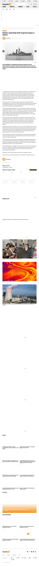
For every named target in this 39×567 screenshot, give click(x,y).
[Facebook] (27, 552)
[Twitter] (29, 552)
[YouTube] (33, 552)
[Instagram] (36, 552)
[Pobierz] (1, 17)
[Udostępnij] (1, 19)
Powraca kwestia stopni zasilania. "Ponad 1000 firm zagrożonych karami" (21, 154)
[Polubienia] (1, 10)
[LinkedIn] (31, 552)
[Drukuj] (1, 15)
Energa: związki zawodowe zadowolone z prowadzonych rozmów (19, 152)
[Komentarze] (1, 12)
